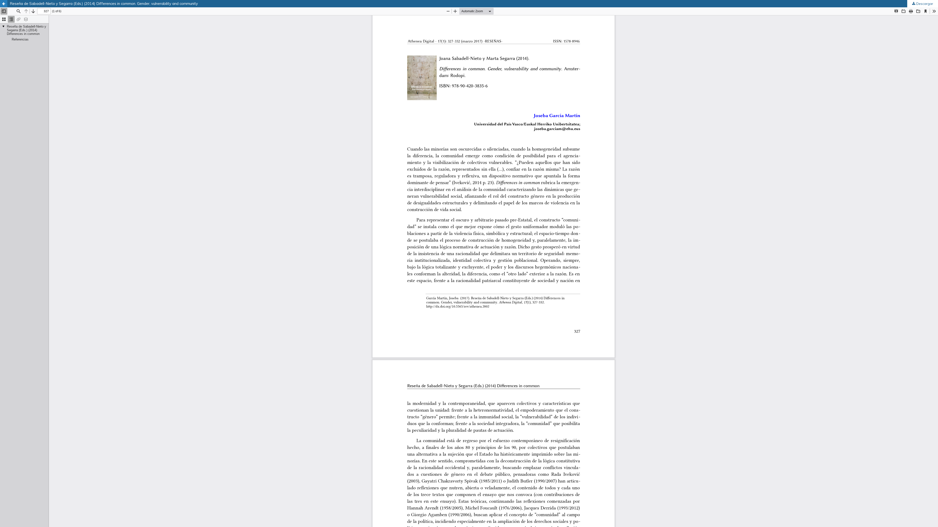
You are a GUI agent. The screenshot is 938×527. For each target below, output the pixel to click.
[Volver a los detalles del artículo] (3, 3)
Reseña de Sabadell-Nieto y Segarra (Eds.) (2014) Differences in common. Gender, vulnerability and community (104, 3)
